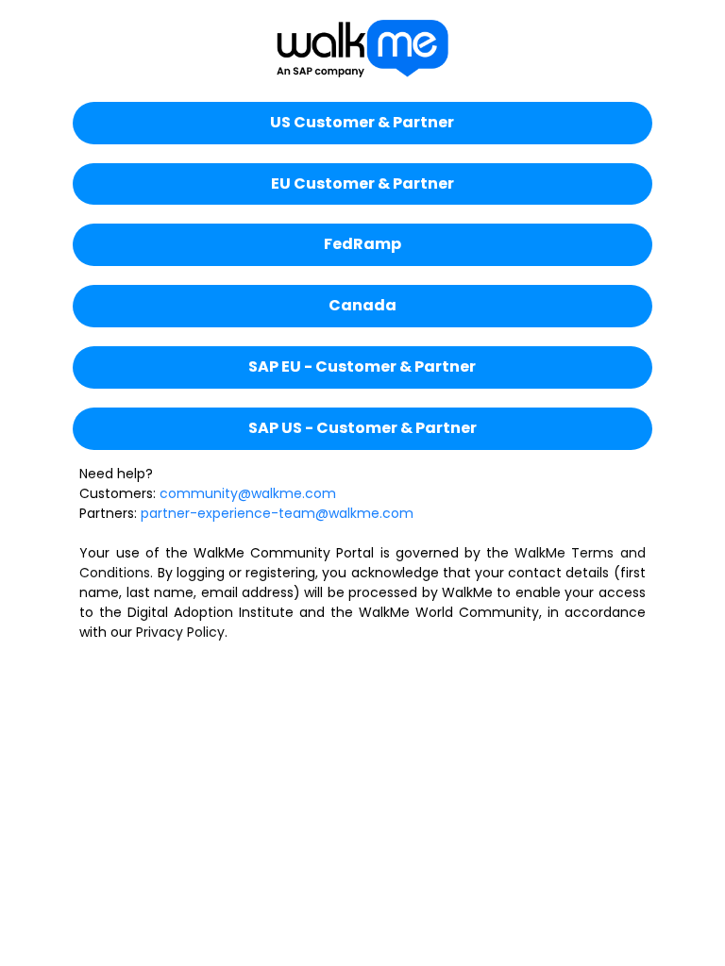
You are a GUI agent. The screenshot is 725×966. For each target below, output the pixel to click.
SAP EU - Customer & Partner (362, 366)
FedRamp (362, 244)
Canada (362, 305)
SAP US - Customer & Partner (362, 428)
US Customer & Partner (362, 122)
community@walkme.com (248, 493)
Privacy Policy (180, 632)
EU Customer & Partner (362, 183)
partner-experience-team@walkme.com (277, 513)
